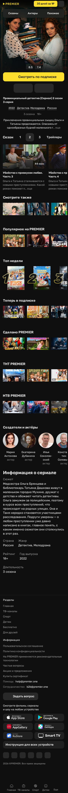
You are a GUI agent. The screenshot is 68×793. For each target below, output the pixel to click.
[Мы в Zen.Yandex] (31, 755)
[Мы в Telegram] (6, 755)
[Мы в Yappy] (48, 755)
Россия (52, 108)
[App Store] (18, 717)
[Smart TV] (49, 735)
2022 (11, 108)
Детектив (23, 108)
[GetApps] (49, 726)
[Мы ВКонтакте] (14, 755)
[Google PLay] (49, 717)
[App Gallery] (18, 726)
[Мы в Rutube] (39, 755)
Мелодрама (37, 108)
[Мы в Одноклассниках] (23, 755)
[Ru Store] (18, 735)
